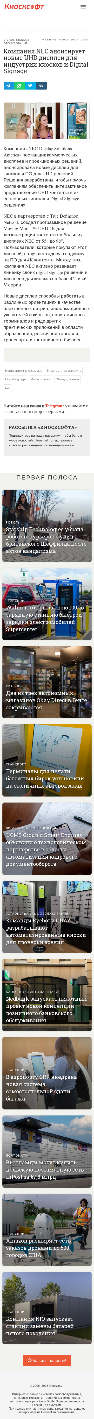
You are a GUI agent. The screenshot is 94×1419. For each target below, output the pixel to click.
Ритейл (12, 686)
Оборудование (16, 43)
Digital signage (16, 39)
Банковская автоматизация (33, 992)
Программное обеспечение (31, 828)
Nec (8, 388)
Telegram (54, 405)
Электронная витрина (64, 370)
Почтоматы (17, 1155)
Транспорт (16, 600)
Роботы (13, 522)
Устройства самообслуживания (37, 913)
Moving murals (40, 379)
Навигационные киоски (23, 370)
